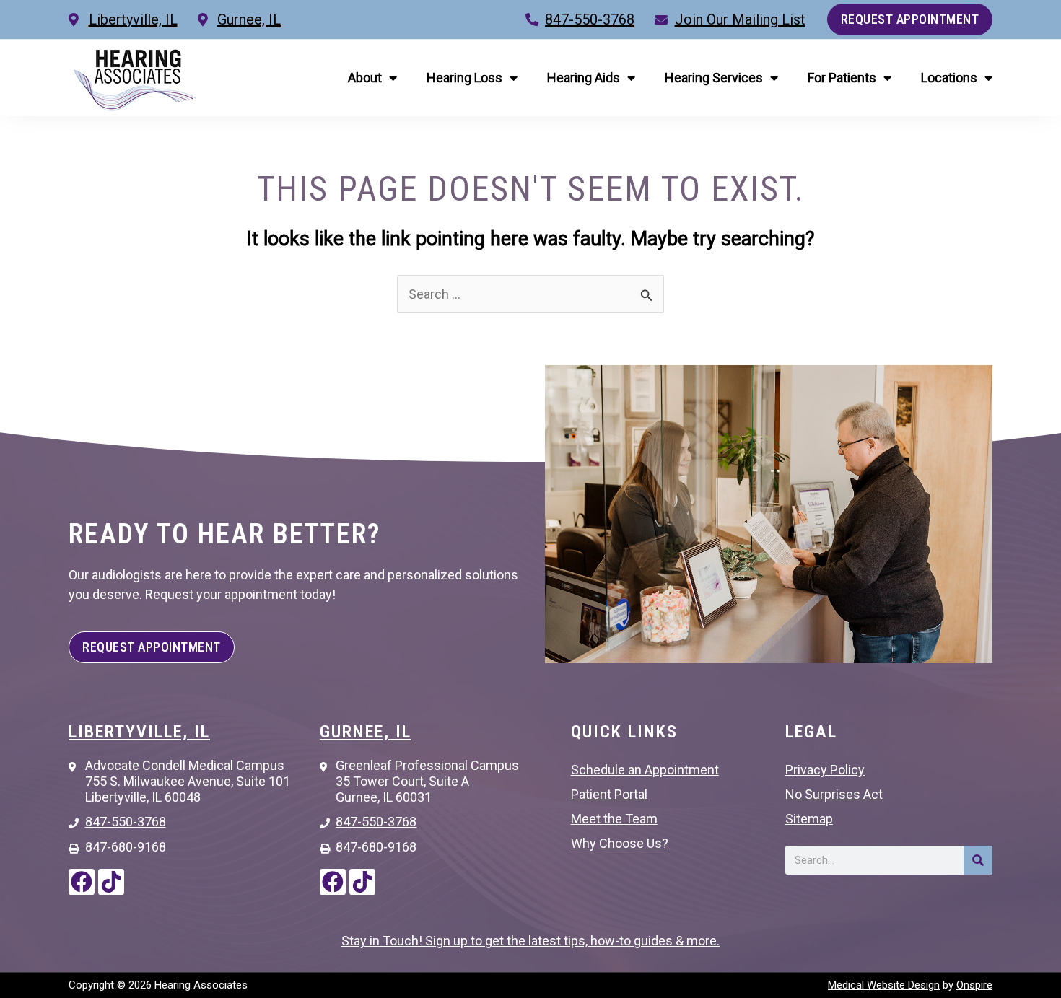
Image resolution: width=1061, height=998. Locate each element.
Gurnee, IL (365, 732)
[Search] (978, 860)
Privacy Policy (825, 769)
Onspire (974, 985)
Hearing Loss (464, 77)
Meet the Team (614, 818)
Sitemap (809, 818)
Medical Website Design (884, 985)
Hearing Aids (583, 77)
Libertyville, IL (139, 732)
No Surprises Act (834, 794)
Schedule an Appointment (645, 769)
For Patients (842, 77)
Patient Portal (609, 794)
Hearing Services (714, 77)
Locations (949, 77)
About (365, 77)
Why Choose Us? (619, 843)
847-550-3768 (589, 19)
